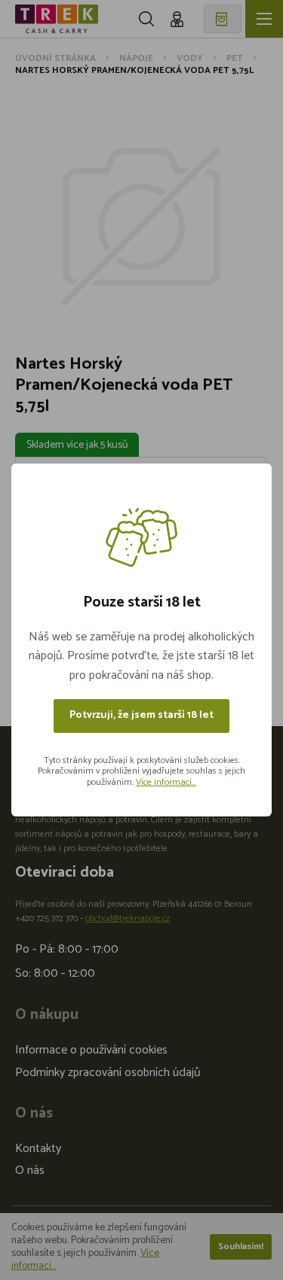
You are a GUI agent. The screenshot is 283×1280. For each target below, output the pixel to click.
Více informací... (166, 782)
